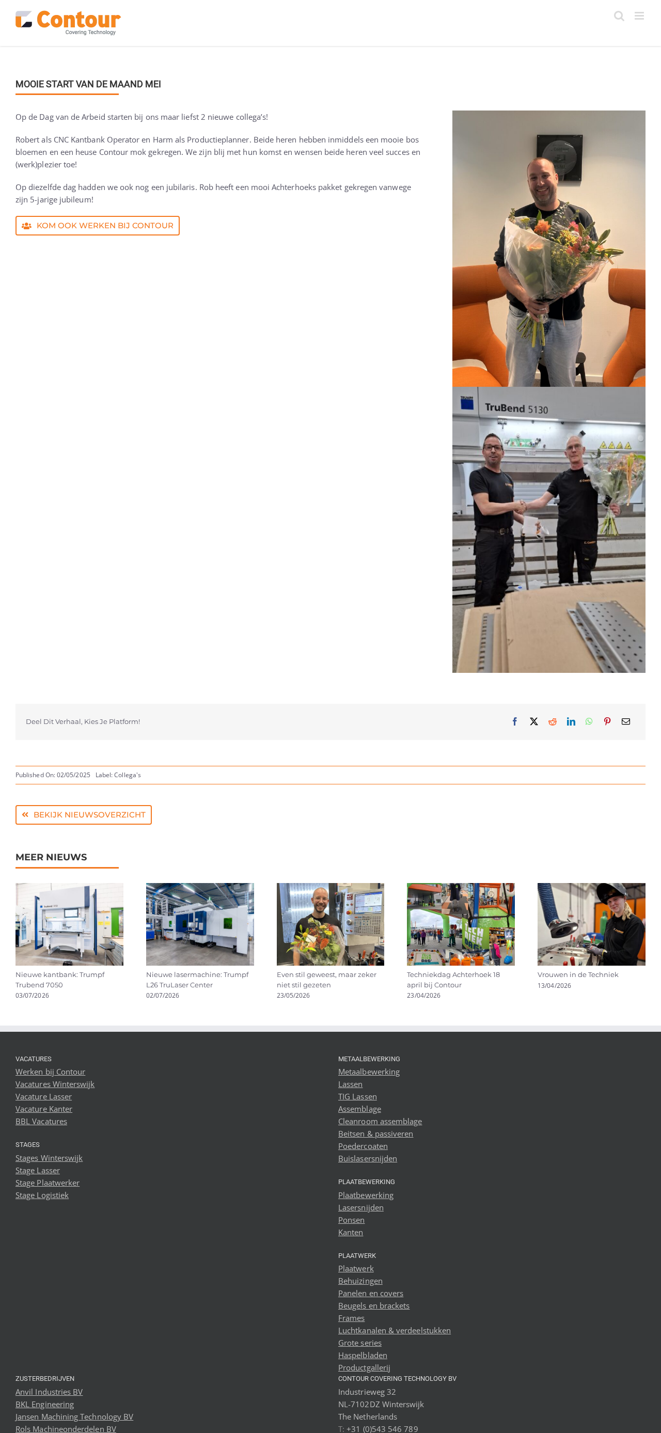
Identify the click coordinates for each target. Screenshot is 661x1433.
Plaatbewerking (366, 1195)
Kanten (350, 1232)
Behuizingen (360, 1280)
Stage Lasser (37, 1170)
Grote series (360, 1342)
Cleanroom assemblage (380, 1121)
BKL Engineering (44, 1404)
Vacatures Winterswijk (55, 1084)
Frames (351, 1318)
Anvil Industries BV (49, 1392)
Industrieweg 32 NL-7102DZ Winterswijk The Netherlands (381, 1404)
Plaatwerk (356, 1268)
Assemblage (359, 1109)
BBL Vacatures (41, 1121)
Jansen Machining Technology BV (74, 1416)
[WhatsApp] (589, 722)
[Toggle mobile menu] (640, 15)
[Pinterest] (607, 722)
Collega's (127, 774)
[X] (534, 722)
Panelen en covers (370, 1293)
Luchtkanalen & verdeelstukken (394, 1330)
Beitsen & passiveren (376, 1133)
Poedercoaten (363, 1146)
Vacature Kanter (43, 1109)
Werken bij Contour (50, 1071)
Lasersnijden (361, 1207)
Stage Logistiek (42, 1195)
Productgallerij (364, 1367)
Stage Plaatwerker (47, 1182)
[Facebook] (515, 722)
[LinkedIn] (571, 722)
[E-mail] (626, 722)
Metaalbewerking (369, 1071)
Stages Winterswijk (49, 1158)
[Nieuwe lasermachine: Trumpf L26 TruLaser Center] (200, 888)
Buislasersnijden (367, 1158)
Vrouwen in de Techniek (578, 974)
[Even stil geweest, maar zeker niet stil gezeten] (331, 888)
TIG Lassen (357, 1096)
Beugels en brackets (374, 1305)
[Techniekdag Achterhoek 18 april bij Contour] (461, 888)
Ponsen (351, 1220)
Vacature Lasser (43, 1096)
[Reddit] (552, 722)
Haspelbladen (362, 1355)
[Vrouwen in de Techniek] (592, 888)
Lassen (350, 1084)
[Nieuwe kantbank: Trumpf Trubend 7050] (69, 888)
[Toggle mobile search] (619, 15)
